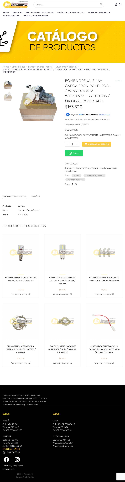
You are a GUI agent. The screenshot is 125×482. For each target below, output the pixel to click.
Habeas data (8, 469)
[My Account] (116, 4)
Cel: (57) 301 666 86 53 (12, 430)
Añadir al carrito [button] (20, 294)
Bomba (76, 175)
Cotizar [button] (76, 153)
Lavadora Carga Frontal (40, 66)
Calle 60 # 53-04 (10, 440)
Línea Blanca (18, 66)
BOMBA (21, 206)
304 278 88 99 (13, 452)
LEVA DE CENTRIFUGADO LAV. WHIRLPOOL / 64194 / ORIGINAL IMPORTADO (62, 349)
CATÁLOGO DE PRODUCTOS (70, 12)
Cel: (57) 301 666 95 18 (62, 430)
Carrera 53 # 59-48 (61, 440)
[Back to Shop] (119, 80)
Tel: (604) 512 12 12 (10, 443)
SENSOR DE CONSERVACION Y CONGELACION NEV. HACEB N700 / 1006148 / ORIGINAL (104, 349)
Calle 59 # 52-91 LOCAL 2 (64, 424)
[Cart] (120, 4)
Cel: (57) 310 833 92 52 (12, 446)
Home (6, 66)
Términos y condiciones (13, 466)
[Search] (101, 5)
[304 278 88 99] (4, 452)
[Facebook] (72, 184)
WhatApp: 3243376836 (63, 446)
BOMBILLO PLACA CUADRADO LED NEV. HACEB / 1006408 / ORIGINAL (62, 280)
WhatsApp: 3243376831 (63, 443)
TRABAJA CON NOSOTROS (36, 16)
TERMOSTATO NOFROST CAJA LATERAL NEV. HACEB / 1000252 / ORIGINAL (21, 349)
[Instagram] (17, 459)
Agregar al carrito (96, 144)
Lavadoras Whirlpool (66, 66)
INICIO (6, 12)
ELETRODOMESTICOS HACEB (39, 12)
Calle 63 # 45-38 (10, 424)
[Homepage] (15, 4)
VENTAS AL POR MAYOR (99, 12)
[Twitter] (76, 184)
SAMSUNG (17, 12)
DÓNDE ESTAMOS (11, 16)
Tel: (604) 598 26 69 (11, 427)
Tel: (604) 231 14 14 (60, 427)
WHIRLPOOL (23, 214)
